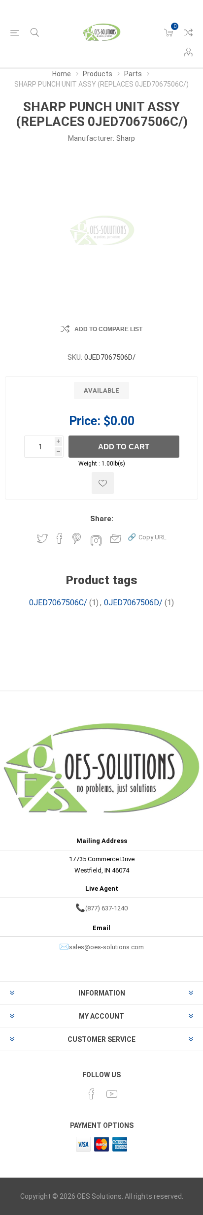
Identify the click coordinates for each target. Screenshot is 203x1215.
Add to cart (123, 446)
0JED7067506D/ (133, 602)
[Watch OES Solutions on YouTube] (112, 1094)
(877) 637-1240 (106, 908)
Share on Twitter (42, 538)
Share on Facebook (59, 538)
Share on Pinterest (76, 538)
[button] (147, 536)
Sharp (125, 138)
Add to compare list (108, 329)
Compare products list (188, 32)
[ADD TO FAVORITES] (103, 483)
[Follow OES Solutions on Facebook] (92, 1094)
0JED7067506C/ (58, 602)
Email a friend (115, 538)
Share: (101, 518)
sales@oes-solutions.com (106, 947)
